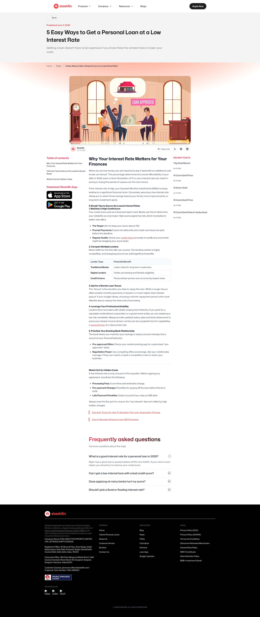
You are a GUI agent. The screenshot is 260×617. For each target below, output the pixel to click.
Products (83, 6)
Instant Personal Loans (109, 534)
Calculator (144, 543)
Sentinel (102, 547)
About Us (103, 539)
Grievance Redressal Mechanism (194, 543)
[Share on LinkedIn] (187, 149)
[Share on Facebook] (181, 149)
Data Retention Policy (189, 556)
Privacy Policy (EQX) (189, 530)
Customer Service (107, 543)
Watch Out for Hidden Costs (59, 179)
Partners (143, 547)
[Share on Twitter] (175, 149)
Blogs (143, 6)
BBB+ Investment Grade (191, 560)
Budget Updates (147, 556)
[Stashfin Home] (63, 6)
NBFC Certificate (188, 552)
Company (103, 6)
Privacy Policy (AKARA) (190, 534)
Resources (124, 6)
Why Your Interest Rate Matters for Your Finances (64, 164)
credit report (127, 237)
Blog (142, 530)
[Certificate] (58, 577)
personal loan (98, 324)
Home (49, 66)
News (142, 534)
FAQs (142, 539)
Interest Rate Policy (188, 547)
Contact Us (104, 552)
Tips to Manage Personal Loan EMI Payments (115, 419)
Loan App (144, 552)
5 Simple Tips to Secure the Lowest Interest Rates (66, 172)
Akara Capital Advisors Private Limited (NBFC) (66, 530)
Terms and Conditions (189, 539)
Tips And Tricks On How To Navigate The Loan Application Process (126, 412)
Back (54, 17)
